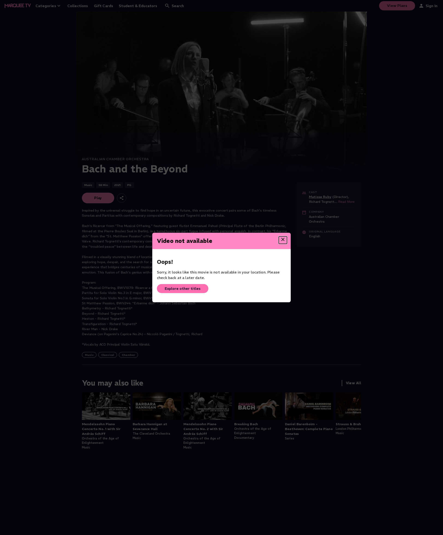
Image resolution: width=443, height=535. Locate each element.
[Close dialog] (283, 240)
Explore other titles (183, 288)
